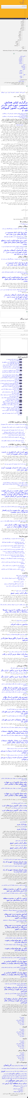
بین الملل (22, 28)
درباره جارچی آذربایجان (18, 1088)
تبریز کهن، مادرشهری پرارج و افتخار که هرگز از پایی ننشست (15, 511)
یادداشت (23, 67)
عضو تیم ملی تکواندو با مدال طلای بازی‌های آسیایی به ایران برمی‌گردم (15, 688)
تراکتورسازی (11, 1073)
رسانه (13, 1075)
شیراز (20, 37)
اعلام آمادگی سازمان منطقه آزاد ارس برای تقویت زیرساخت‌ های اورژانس (15, 989)
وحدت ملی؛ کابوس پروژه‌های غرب (14, 805)
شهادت (11, 1076)
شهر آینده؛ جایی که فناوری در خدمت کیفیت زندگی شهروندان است (15, 453)
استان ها (22, 29)
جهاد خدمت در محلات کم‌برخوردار (13, 400)
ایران (24, 64)
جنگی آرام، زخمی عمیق (22, 576)
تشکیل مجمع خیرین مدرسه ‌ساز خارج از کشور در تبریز (12, 549)
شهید (18, 1078)
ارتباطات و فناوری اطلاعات (18, 422)
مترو (24, 1080)
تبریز (20, 38)
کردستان (19, 39)
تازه (23, 0)
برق (9, 1071)
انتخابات (21, 1071)
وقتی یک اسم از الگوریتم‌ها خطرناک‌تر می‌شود (14, 583)
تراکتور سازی (6, 1073)
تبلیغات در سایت (20, 1021)
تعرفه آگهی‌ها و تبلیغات (18, 1091)
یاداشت (25, 573)
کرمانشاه (16, 45)
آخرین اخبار (22, 56)
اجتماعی (22, 21)
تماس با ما (22, 2)
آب (26, 1065)
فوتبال (3, 1078)
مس (21, 1080)
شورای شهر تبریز (8, 1078)
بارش (13, 1071)
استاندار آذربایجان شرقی (8, 1068)
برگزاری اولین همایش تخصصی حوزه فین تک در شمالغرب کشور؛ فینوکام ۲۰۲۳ (14, 106)
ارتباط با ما (20, 1090)
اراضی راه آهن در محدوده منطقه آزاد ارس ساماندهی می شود (15, 890)
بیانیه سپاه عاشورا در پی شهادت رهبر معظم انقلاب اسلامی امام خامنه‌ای (15, 784)
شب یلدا (14, 1076)
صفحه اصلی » (21, 81)
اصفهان (19, 35)
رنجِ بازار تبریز (22, 824)
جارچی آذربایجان (19, 124)
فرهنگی (22, 25)
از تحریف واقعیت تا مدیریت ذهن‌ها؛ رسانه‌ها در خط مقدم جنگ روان (15, 611)
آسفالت (20, 1068)
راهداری (16, 1075)
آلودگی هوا (16, 1068)
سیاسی (22, 24)
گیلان (17, 44)
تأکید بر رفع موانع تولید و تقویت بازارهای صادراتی (16, 941)
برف (11, 1071)
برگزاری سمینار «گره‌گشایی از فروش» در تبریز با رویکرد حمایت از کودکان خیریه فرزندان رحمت (12, 372)
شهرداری (8, 1076)
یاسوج (17, 41)
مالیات (26, 1080)
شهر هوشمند (22, 1078)
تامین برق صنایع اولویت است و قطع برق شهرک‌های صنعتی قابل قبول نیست (14, 242)
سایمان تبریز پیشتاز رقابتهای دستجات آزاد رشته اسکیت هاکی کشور (14, 732)
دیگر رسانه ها (21, 1023)
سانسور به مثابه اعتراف (19, 581)
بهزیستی (6, 1071)
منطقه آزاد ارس (11, 1083)
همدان (20, 32)
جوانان (19, 1075)
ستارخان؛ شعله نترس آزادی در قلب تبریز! (15, 585)
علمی (21, 77)
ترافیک (25, 1073)
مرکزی (16, 42)
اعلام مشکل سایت (20, 1020)
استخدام (22, 1018)
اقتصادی (22, 22)
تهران (20, 31)
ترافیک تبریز (22, 1073)
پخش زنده (22, 1024)
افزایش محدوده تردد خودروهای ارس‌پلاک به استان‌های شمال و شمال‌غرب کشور (15, 916)
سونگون (17, 1076)
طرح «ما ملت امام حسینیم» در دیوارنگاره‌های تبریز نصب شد (16, 233)
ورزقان (15, 1085)
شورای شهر (15, 1078)
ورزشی (22, 27)
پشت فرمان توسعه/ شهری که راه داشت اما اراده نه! (15, 863)
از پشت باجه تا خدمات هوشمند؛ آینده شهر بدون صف (13, 430)
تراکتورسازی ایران (23, 1075)
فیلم (23, 48)
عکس (23, 47)
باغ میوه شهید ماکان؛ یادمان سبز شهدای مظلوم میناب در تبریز (16, 525)
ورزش (19, 1085)
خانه (23, 20)
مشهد (20, 34)
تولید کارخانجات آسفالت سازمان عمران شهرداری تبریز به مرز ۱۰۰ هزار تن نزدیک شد (15, 252)
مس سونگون (13, 1080)
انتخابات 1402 (16, 1071)
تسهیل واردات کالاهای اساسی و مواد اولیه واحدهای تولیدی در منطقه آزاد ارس (14, 963)
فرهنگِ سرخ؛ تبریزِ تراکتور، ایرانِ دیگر (14, 670)
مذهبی (21, 70)
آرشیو (22, 1087)
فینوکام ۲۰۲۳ (22, 223)
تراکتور (18, 1073)
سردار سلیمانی (22, 1076)
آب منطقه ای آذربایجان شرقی (18, 1065)
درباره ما (22, 3)
